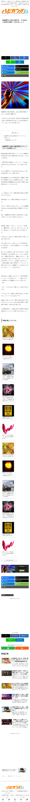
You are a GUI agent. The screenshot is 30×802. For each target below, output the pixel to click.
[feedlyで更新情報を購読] (8, 648)
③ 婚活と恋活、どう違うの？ (8, 796)
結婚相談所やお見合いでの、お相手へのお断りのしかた (7, 418)
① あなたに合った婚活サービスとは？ (7, 792)
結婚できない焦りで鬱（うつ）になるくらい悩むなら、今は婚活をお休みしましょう (7, 357)
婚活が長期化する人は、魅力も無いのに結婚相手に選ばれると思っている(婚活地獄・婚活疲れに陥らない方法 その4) (8, 398)
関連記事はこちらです (11, 140)
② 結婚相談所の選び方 (22, 791)
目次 (13, 132)
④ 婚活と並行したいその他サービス (22, 796)
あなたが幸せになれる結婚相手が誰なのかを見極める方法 (7, 338)
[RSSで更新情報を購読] (22, 648)
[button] (27, 426)
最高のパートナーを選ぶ (8, 595)
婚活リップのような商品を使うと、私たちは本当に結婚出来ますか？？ (7, 437)
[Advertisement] (15, 39)
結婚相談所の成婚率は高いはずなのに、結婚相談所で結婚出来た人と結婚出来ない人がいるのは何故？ (7, 377)
